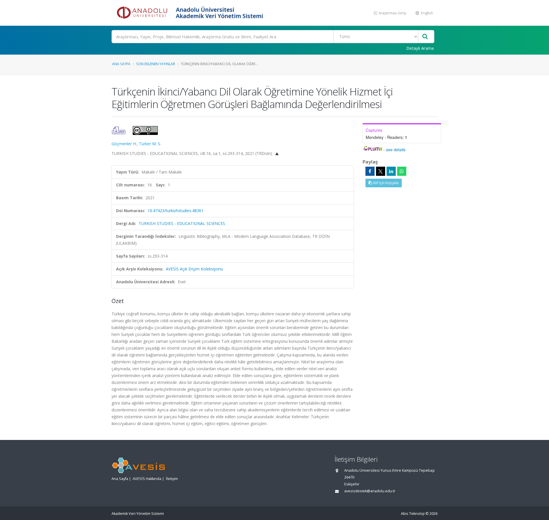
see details (395, 149)
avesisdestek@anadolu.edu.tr (369, 491)
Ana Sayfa (121, 63)
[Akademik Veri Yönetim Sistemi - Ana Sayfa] (143, 13)
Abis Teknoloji (413, 513)
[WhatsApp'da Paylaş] (401, 171)
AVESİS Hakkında (147, 478)
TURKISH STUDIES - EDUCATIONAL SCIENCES (182, 223)
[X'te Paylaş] (380, 171)
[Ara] (425, 36)
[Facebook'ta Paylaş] (370, 171)
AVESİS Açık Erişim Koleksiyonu (194, 269)
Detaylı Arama (420, 48)
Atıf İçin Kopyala (385, 182)
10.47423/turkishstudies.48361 (176, 210)
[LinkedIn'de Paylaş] (391, 171)
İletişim (172, 478)
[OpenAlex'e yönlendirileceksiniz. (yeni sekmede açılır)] (277, 153)
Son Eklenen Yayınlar (155, 63)
